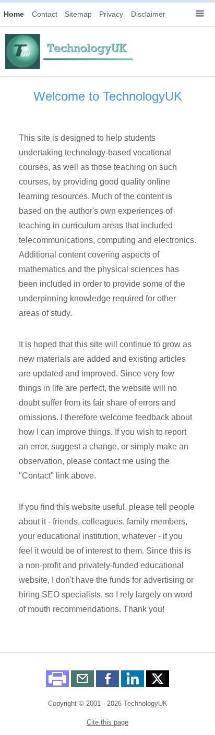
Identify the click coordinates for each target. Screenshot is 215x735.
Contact (44, 14)
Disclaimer (148, 14)
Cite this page (107, 722)
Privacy (111, 14)
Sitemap (78, 14)
